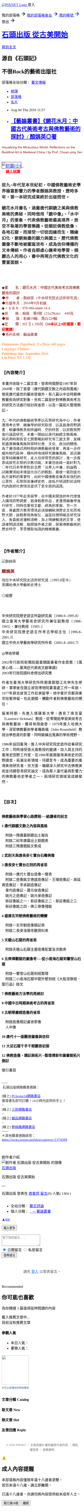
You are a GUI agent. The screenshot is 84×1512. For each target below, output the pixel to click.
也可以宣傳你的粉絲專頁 (15, 1387)
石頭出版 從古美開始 (35, 35)
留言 (43, 1193)
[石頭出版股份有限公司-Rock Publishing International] (15, 1383)
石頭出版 (9, 1168)
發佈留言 (9, 1255)
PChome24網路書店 (26, 1096)
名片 (14, 102)
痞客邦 (34, 1193)
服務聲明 (48, 1449)
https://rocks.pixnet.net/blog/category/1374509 (34, 1139)
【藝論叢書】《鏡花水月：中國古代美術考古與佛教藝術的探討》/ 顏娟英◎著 (46, 129)
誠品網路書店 (22, 1118)
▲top (6, 1219)
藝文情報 (38, 82)
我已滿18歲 (11, 1503)
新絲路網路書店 (23, 1127)
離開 (26, 1503)
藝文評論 (37, 1206)
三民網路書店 (22, 1109)
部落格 (16, 97)
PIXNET (21, 1445)
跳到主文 (9, 47)
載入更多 (9, 1228)
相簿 (14, 91)
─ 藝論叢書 (40, 1211)
